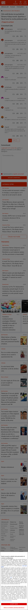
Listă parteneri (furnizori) (6, 600)
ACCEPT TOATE (14, 604)
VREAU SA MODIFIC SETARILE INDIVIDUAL (14, 607)
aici (11, 577)
